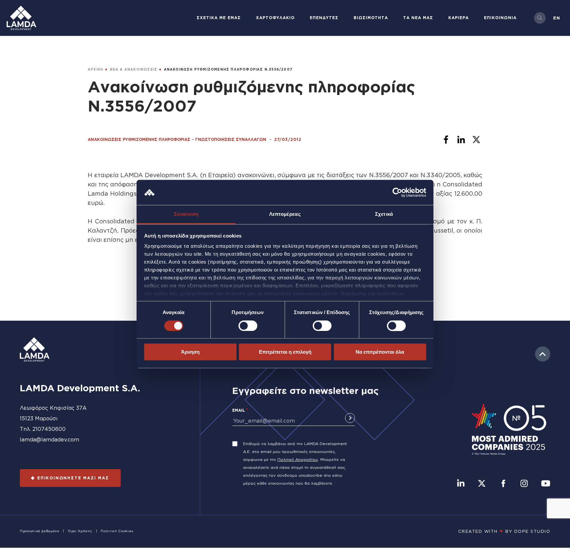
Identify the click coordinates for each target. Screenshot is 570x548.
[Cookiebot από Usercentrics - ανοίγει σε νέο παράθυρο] (397, 192)
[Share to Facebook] (446, 139)
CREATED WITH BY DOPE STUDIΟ (504, 531)
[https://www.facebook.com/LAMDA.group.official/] (503, 484)
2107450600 (49, 429)
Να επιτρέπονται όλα (380, 352)
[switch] (247, 325)
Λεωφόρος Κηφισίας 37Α (53, 408)
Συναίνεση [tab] (186, 214)
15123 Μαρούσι (39, 418)
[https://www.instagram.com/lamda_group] (524, 484)
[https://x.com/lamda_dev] (482, 484)
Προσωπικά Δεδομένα (39, 531)
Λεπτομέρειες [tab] (285, 214)
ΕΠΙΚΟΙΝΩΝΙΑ (500, 18)
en (556, 18)
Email (238, 410)
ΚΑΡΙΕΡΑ (458, 18)
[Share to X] (476, 139)
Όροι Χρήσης (80, 531)
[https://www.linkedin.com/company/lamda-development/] (460, 484)
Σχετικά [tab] (384, 214)
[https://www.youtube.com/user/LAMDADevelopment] (545, 484)
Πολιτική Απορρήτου (297, 459)
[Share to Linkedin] (461, 139)
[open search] (540, 18)
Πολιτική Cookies (117, 531)
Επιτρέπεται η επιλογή (285, 352)
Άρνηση (190, 352)
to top (542, 354)
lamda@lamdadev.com (49, 439)
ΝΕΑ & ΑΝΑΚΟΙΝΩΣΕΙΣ (134, 69)
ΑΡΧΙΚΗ (95, 69)
